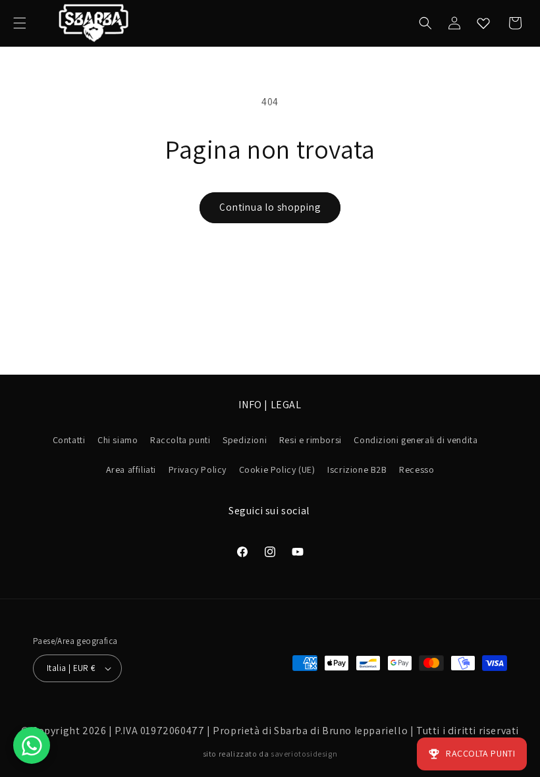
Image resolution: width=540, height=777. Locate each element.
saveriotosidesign (304, 754)
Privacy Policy (198, 469)
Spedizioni (245, 440)
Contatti (69, 440)
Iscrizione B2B (357, 469)
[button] (19, 23)
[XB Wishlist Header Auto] (483, 23)
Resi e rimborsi (310, 440)
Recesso (416, 469)
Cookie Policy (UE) (277, 469)
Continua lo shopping (270, 207)
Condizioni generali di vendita (415, 440)
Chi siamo (117, 440)
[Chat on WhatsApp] (31, 745)
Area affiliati (131, 469)
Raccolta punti (180, 440)
